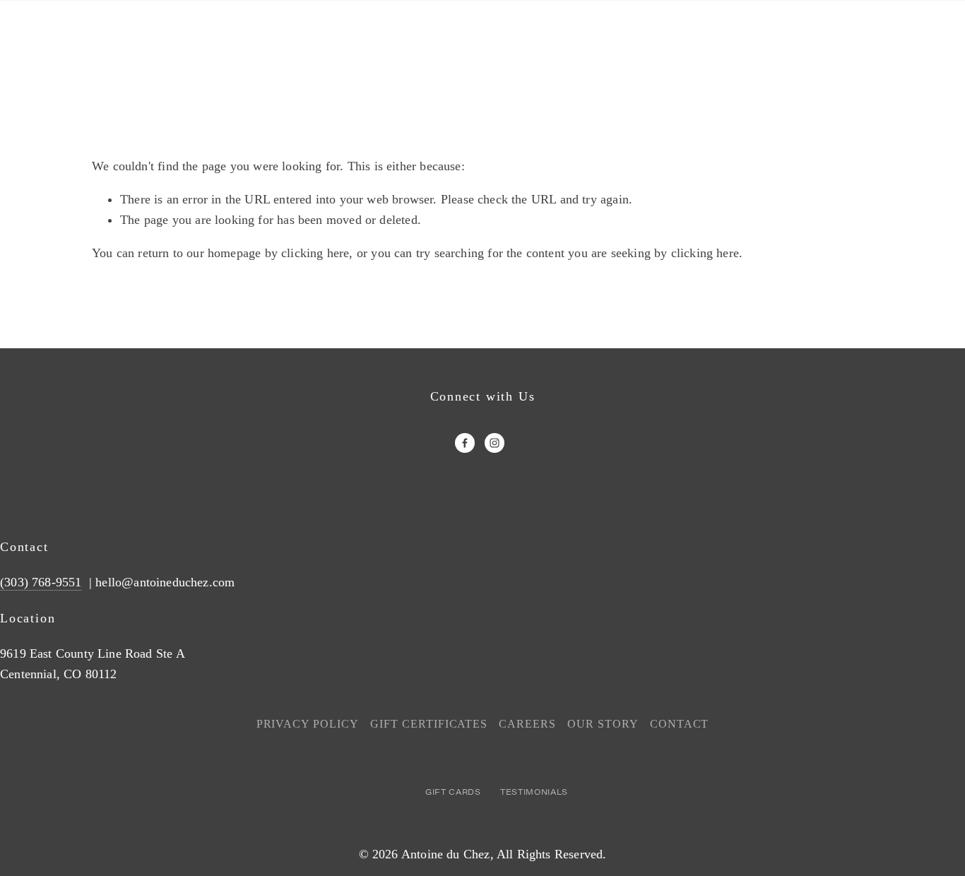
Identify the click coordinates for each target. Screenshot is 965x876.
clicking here (315, 253)
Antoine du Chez (445, 854)
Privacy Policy (307, 724)
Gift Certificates (428, 724)
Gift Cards (453, 791)
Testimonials (534, 791)
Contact (679, 724)
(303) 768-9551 (41, 582)
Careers (527, 724)
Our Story (603, 724)
